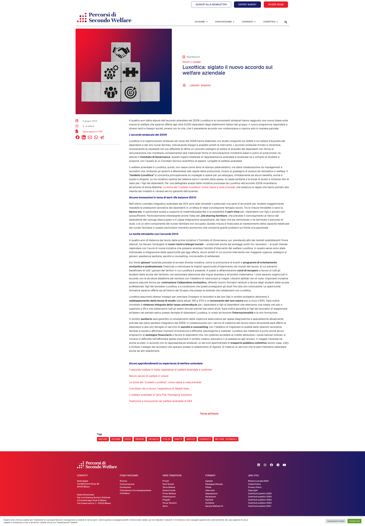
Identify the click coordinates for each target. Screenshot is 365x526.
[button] (285, 22)
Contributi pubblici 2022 (260, 503)
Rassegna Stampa (214, 484)
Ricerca (123, 481)
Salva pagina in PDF (93, 131)
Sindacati (205, 439)
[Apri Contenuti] (255, 21)
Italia (166, 439)
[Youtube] (284, 465)
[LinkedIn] (84, 138)
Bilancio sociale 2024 (258, 481)
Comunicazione (127, 484)
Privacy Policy (255, 487)
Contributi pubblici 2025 (260, 493)
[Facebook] (78, 138)
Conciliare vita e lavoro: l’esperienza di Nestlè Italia (159, 388)
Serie (165, 506)
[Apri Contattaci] (277, 21)
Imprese (139, 439)
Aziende (197, 62)
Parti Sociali (168, 484)
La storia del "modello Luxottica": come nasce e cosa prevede (199, 187)
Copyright (253, 490)
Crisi (128, 439)
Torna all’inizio (209, 413)
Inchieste (209, 503)
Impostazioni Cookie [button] (335, 521)
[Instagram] (265, 465)
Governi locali (169, 490)
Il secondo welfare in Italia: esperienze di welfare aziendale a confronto (170, 369)
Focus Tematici (170, 503)
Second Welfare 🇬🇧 (214, 506)
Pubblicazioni (169, 496)
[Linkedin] (258, 465)
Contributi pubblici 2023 (260, 499)
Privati (186, 62)
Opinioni (209, 499)
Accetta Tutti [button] (354, 521)
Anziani (102, 439)
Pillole (208, 487)
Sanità (178, 439)
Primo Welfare (169, 493)
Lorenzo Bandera (200, 85)
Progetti (166, 499)
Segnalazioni (211, 493)
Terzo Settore (169, 487)
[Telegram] (278, 465)
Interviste (210, 490)
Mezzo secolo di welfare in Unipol (148, 376)
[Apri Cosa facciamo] (234, 21)
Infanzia (153, 439)
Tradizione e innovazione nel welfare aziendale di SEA (160, 401)
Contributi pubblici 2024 (260, 496)
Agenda (209, 481)
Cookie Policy (254, 484)
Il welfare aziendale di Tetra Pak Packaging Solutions (160, 394)
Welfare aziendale (226, 439)
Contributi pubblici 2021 (259, 506)
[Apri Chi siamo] (207, 21)
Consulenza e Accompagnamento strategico (135, 491)
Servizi (190, 439)
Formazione (125, 487)
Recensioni (210, 496)
